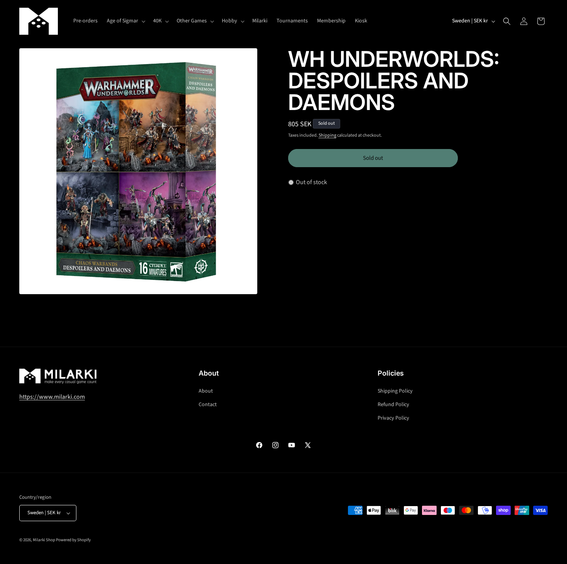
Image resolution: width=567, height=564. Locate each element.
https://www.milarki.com (52, 397)
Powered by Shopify (73, 540)
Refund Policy (393, 404)
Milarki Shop (44, 540)
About (206, 391)
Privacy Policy (393, 418)
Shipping (327, 135)
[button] (125, 21)
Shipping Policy (395, 391)
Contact (208, 404)
